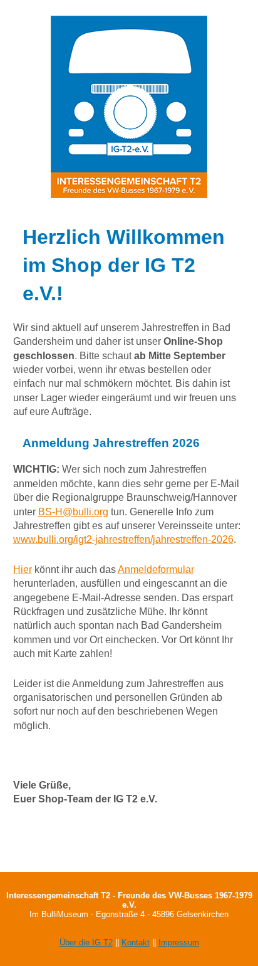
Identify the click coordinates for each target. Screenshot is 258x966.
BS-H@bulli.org (73, 512)
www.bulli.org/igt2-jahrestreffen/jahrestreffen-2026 (123, 539)
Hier (22, 569)
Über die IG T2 (86, 942)
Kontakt (135, 942)
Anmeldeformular (156, 569)
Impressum (178, 942)
